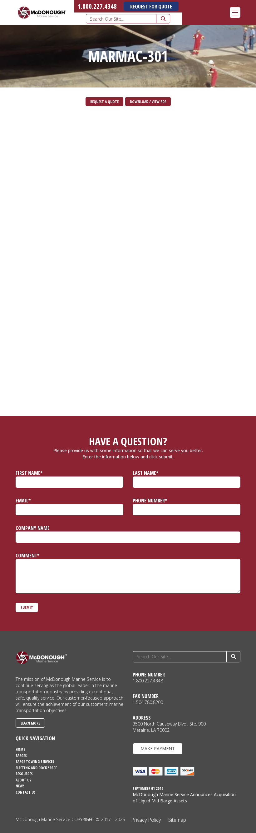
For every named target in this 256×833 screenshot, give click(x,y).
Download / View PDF (148, 101)
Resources (24, 773)
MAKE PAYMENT (157, 748)
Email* (23, 500)
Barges (21, 755)
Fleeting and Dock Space (36, 768)
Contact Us (26, 792)
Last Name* (145, 473)
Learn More (30, 723)
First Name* (29, 473)
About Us (23, 780)
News (20, 786)
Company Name (33, 528)
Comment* (27, 555)
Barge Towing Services (35, 761)
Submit (27, 607)
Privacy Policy (146, 819)
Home (20, 749)
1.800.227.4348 (97, 6)
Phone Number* (150, 500)
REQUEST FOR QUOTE (151, 6)
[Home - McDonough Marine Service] (41, 12)
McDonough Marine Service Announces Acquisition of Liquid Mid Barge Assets (184, 797)
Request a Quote (104, 101)
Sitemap (177, 819)
